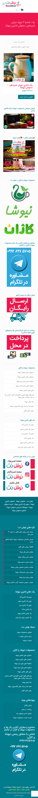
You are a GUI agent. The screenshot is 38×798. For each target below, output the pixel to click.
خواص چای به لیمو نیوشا (25, 562)
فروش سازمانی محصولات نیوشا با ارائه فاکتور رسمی (19, 540)
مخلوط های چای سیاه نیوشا (25, 386)
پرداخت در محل (27, 709)
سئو (18, 789)
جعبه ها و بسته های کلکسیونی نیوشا (22, 406)
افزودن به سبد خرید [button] (26, 97)
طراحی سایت (25, 789)
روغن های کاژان (29, 411)
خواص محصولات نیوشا (24, 632)
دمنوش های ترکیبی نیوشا (26, 377)
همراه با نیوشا (27, 640)
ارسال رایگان (28, 705)
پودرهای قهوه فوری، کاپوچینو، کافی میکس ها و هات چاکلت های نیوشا (19, 396)
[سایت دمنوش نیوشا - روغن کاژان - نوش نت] (19, 4)
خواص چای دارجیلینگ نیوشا (24, 572)
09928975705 (27, 741)
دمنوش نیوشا (17, 787)
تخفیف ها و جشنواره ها (24, 713)
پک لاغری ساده (29, 438)
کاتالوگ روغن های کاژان (25, 547)
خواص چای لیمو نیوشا (26, 577)
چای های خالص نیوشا (27, 390)
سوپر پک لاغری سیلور (27, 429)
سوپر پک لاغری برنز (28, 433)
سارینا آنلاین (12, 789)
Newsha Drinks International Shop (18, 793)
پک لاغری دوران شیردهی (26, 447)
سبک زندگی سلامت (25, 636)
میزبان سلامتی (19, 795)
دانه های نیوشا (29, 402)
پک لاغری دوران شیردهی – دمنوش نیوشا (20, 86)
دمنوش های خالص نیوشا (26, 372)
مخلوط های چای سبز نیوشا (25, 381)
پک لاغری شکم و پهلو (27, 442)
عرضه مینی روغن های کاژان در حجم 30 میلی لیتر (20, 533)
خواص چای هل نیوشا (26, 552)
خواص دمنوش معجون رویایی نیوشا (22, 567)
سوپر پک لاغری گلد (28, 424)
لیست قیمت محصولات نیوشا (22, 717)
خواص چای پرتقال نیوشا (25, 557)
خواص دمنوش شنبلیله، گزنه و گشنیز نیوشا (20, 582)
